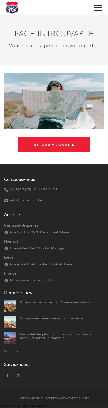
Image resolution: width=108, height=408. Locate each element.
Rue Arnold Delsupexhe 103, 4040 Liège (41, 264)
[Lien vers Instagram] (18, 375)
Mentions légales (31, 398)
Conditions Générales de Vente (67, 398)
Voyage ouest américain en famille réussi (51, 318)
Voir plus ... (12, 351)
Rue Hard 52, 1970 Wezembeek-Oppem (41, 232)
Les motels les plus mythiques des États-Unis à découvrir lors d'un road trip (55, 336)
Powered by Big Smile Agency (25, 405)
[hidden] (10, 306)
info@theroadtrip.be (26, 200)
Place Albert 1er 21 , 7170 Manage (37, 248)
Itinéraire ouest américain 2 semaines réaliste (55, 302)
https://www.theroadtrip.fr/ (31, 280)
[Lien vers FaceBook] (7, 375)
